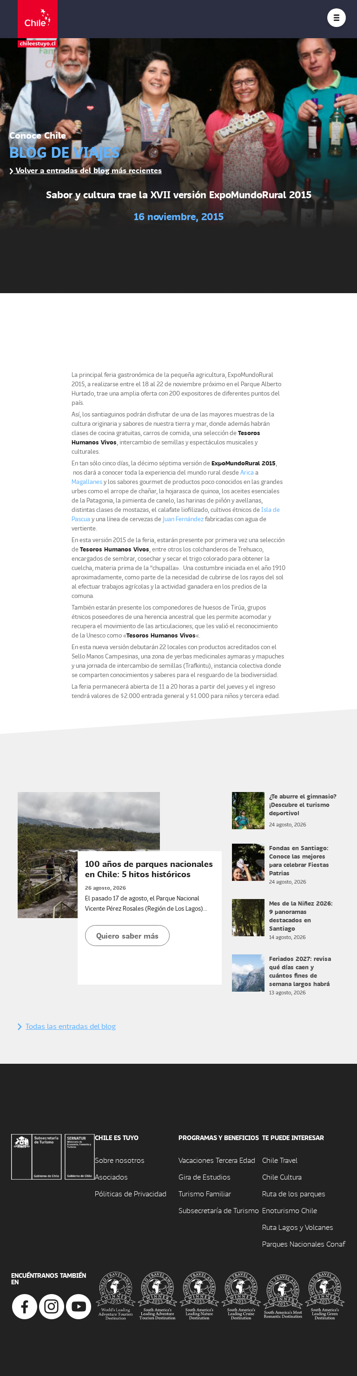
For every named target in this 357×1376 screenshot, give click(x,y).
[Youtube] (78, 1305)
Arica (247, 472)
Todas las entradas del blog (71, 1026)
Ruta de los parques (293, 1193)
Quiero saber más (127, 935)
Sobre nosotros (120, 1160)
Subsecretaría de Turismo (218, 1210)
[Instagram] (51, 1305)
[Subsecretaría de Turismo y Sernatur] (53, 1156)
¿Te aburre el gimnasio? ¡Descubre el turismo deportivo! (303, 804)
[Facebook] (24, 1305)
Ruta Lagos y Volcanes (297, 1227)
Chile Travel (280, 1160)
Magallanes (87, 481)
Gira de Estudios (204, 1176)
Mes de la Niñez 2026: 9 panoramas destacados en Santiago (301, 915)
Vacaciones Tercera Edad (216, 1160)
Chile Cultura (282, 1176)
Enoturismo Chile (289, 1210)
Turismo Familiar (204, 1193)
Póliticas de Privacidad (130, 1193)
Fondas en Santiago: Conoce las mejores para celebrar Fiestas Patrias (299, 860)
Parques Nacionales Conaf (303, 1243)
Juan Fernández (183, 519)
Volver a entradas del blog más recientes (87, 170)
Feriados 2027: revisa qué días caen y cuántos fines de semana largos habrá (300, 970)
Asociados (111, 1176)
